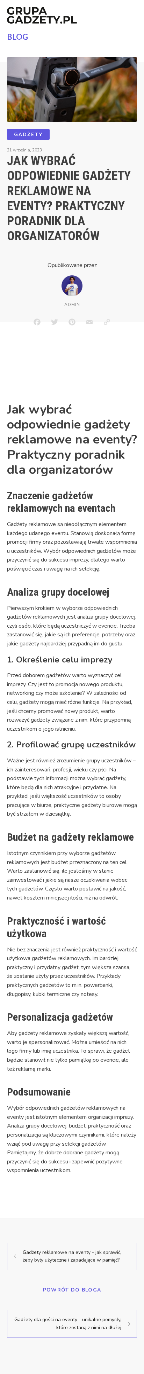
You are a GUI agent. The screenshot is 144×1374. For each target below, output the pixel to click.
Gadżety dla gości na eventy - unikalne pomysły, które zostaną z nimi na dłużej (67, 1323)
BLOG (17, 36)
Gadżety (28, 134)
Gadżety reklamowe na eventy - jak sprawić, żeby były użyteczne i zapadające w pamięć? (72, 1256)
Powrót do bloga (72, 1290)
